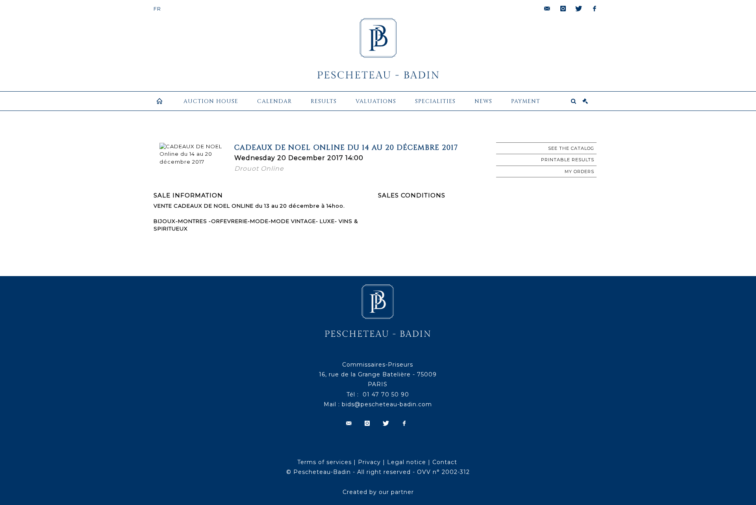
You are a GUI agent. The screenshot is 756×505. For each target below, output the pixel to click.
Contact (444, 462)
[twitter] (579, 8)
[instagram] (563, 8)
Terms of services (324, 462)
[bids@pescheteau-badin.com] (547, 8)
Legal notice (406, 462)
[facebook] (594, 8)
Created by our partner (378, 492)
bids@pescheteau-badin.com (387, 404)
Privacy (369, 462)
